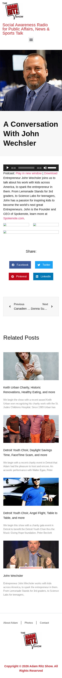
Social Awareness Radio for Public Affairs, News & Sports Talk (26, 28)
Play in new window (29, 173)
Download (50, 173)
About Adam (10, 622)
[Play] (7, 167)
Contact (44, 622)
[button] (31, 39)
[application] (31, 167)
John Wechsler (13, 575)
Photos (29, 622)
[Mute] (45, 167)
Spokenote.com (13, 218)
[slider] (52, 167)
